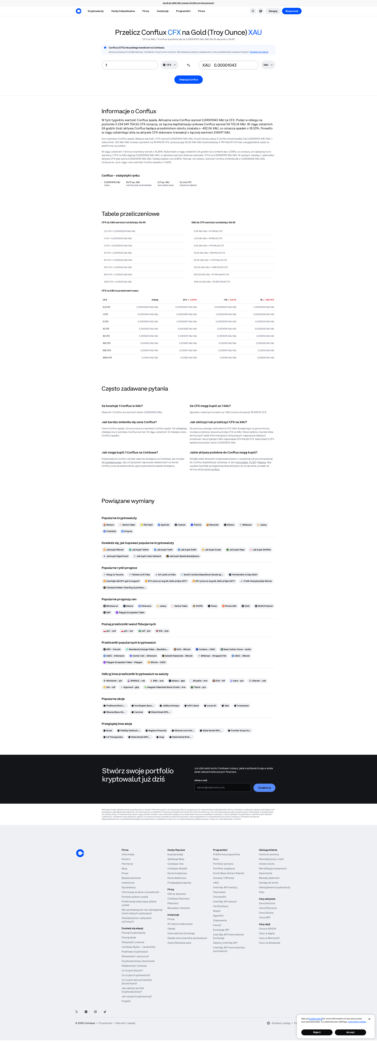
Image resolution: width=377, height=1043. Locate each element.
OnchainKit (219, 896)
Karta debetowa (176, 877)
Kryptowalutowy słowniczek (138, 961)
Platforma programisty (226, 854)
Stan (261, 892)
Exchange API (221, 929)
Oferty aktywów (176, 893)
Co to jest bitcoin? (132, 970)
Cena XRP (264, 917)
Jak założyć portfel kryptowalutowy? (133, 990)
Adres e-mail (200, 780)
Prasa (125, 873)
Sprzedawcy (129, 887)
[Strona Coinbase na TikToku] (105, 1012)
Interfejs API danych (225, 901)
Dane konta (265, 873)
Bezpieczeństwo (131, 877)
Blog (124, 868)
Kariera (126, 859)
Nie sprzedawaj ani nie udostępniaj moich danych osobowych (142, 911)
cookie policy (315, 1018)
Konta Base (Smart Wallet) (228, 873)
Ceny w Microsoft (269, 938)
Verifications (220, 906)
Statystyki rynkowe (133, 942)
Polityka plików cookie (135, 896)
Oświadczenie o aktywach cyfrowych (137, 920)
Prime (171, 919)
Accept (350, 1032)
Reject (317, 1032)
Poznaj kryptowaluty (133, 932)
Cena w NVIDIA (267, 928)
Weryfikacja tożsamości (273, 868)
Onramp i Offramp (223, 877)
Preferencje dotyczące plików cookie (139, 903)
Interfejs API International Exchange (228, 936)
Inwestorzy (128, 882)
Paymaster (219, 892)
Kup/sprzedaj (175, 854)
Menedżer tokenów (178, 908)
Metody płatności (269, 877)
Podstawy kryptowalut (135, 951)
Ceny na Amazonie (269, 942)
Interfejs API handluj (225, 887)
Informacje (128, 854)
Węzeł (216, 910)
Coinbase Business (178, 898)
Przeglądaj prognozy (179, 882)
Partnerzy (127, 863)
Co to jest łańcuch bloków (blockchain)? (137, 981)
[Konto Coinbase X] (76, 1012)
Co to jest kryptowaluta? (136, 975)
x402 (216, 882)
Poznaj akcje (129, 937)
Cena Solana (266, 912)
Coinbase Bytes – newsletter (139, 946)
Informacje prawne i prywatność (140, 892)
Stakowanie (220, 920)
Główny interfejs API (225, 942)
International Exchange (181, 933)
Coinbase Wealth (177, 868)
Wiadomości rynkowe (134, 965)
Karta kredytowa (177, 873)
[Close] (369, 1019)
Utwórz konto (267, 863)
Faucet (217, 925)
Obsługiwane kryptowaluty (274, 887)
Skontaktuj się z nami (271, 859)
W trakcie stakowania (179, 923)
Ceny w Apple (267, 933)
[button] (123, 11)
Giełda (171, 928)
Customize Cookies (357, 1021)
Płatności (173, 903)
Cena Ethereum (268, 908)
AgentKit (218, 915)
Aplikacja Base (175, 859)
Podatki (126, 1001)
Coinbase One (175, 863)
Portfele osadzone (224, 868)
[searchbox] (268, 65)
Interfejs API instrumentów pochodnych (229, 949)
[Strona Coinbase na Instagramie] (95, 1012)
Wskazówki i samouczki (135, 956)
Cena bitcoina (267, 903)
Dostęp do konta (268, 882)
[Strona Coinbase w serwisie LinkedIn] (86, 1012)
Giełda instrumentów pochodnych (187, 938)
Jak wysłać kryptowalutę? (137, 996)
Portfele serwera (223, 863)
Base (216, 859)
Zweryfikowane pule (179, 942)
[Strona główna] (78, 11)
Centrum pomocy (269, 854)
